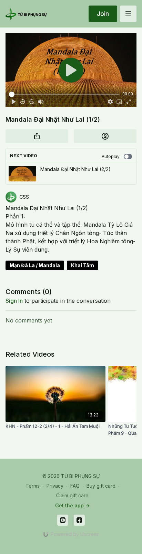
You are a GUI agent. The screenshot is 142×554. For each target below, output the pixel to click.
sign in (14, 300)
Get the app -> (72, 505)
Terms (33, 486)
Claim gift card (72, 495)
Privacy (55, 486)
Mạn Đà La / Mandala (35, 265)
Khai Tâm (82, 265)
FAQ (75, 486)
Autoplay (111, 156)
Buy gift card (101, 486)
